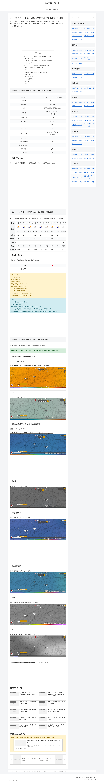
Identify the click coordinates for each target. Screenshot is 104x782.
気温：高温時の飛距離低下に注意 (34, 67)
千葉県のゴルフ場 (89, 50)
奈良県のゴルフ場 (89, 120)
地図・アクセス (30, 58)
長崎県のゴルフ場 (77, 177)
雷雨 (27, 81)
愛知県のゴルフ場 (89, 102)
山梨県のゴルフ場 (77, 77)
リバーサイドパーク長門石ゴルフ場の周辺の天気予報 (38, 60)
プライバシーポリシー (90, 777)
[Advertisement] (38, 39)
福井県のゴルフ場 (89, 88)
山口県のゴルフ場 (89, 140)
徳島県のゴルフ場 (77, 154)
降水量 (28, 74)
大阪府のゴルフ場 (77, 125)
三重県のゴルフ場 (89, 106)
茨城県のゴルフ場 (77, 50)
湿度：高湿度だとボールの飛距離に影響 (36, 72)
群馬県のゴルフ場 (77, 58)
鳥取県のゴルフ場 (77, 136)
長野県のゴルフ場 (89, 74)
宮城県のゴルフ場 (77, 39)
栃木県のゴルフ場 (77, 53)
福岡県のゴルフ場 (77, 168)
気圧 (27, 69)
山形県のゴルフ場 (89, 32)
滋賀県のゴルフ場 (77, 116)
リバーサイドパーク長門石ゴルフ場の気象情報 (37, 65)
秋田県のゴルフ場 (89, 28)
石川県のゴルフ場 (77, 91)
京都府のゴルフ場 (77, 120)
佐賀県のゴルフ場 (77, 172)
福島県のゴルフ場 (89, 36)
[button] (93, 17)
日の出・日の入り (30, 63)
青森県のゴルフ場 (77, 32)
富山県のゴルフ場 (77, 88)
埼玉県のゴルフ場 (77, 63)
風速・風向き (29, 76)
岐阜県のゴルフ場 (77, 102)
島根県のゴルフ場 (77, 140)
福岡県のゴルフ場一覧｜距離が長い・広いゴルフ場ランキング (23, 662)
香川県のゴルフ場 (77, 158)
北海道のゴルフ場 (77, 28)
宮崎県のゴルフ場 (89, 172)
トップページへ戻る (79, 777)
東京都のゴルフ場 (89, 53)
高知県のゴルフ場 (89, 158)
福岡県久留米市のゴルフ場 (43, 662)
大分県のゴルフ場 (89, 168)
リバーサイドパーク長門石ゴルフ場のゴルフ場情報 (38, 56)
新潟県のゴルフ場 (77, 74)
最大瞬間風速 (29, 79)
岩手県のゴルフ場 (77, 36)
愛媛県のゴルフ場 (89, 154)
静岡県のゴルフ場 (77, 106)
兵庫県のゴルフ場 (89, 116)
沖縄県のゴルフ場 (89, 182)
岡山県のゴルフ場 (77, 144)
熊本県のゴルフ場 (77, 182)
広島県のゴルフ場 (89, 136)
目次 (36, 53)
